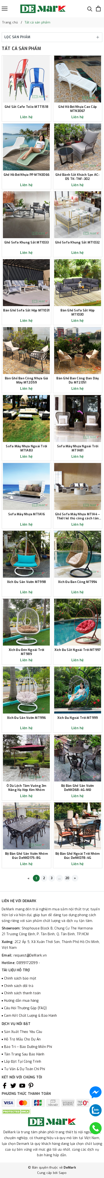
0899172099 (27, 963)
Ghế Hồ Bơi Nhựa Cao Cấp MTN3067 (77, 109)
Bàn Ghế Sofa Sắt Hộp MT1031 (26, 310)
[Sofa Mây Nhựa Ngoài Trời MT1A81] (77, 418)
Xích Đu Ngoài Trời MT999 (77, 718)
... (59, 878)
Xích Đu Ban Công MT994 (77, 582)
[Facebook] (4, 1086)
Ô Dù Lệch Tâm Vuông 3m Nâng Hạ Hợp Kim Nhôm (26, 788)
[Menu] (4, 9)
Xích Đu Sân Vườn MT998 (26, 582)
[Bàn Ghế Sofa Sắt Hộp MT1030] (77, 282)
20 (67, 878)
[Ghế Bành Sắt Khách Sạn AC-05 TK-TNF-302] (77, 147)
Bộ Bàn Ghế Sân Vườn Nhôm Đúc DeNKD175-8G (26, 856)
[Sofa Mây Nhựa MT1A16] (26, 486)
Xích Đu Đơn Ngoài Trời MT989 (26, 652)
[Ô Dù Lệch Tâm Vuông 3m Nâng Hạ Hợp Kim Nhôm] (26, 758)
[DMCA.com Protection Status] (16, 1111)
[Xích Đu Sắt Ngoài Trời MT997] (77, 622)
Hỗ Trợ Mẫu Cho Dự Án (22, 1039)
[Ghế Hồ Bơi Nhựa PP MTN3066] (26, 147)
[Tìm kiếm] (89, 8)
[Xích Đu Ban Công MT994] (77, 554)
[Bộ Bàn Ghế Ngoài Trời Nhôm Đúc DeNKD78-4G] (77, 826)
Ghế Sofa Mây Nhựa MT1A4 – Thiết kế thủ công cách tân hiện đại (77, 516)
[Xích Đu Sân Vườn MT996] (26, 690)
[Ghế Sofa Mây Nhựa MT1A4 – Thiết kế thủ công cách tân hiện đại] (77, 486)
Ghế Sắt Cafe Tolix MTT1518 (27, 107)
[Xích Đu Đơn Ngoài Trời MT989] (26, 622)
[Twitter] (13, 1086)
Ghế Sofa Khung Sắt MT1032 (77, 242)
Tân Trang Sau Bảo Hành (24, 1054)
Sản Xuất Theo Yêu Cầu (23, 1032)
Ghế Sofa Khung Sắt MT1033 (26, 242)
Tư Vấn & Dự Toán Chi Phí (24, 1069)
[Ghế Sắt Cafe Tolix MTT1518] (26, 79)
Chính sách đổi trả (19, 986)
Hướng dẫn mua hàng (21, 1000)
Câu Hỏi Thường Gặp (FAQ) (25, 1008)
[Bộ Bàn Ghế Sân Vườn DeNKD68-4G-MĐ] (77, 758)
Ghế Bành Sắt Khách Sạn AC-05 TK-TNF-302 (77, 177)
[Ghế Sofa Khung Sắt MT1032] (77, 214)
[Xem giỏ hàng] (98, 8)
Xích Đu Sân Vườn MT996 (26, 718)
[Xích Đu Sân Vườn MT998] (26, 554)
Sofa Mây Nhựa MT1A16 (26, 514)
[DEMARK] (43, 9)
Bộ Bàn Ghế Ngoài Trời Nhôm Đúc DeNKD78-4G (77, 856)
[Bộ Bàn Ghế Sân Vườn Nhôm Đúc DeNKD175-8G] (26, 826)
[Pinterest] (31, 1086)
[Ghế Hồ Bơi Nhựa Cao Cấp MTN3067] (77, 79)
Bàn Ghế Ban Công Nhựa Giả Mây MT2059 (26, 380)
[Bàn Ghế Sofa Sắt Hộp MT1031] (26, 282)
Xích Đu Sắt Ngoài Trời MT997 (77, 650)
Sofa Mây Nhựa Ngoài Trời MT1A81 (77, 448)
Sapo (63, 1173)
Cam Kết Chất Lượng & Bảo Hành (30, 1015)
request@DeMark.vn (30, 955)
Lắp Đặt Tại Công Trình (22, 1061)
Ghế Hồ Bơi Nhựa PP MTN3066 (27, 175)
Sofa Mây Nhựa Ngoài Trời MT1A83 (26, 448)
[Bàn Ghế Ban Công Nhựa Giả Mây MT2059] (26, 350)
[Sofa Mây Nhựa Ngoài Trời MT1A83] (26, 418)
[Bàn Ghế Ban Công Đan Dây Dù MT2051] (77, 350)
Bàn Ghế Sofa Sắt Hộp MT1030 (77, 313)
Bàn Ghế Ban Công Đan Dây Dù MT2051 (77, 380)
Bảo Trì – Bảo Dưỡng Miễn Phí (28, 1047)
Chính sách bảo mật (20, 978)
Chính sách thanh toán (22, 993)
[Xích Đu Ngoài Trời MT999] (77, 690)
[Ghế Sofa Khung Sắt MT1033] (26, 214)
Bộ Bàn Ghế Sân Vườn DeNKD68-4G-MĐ (77, 788)
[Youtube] (22, 1086)
